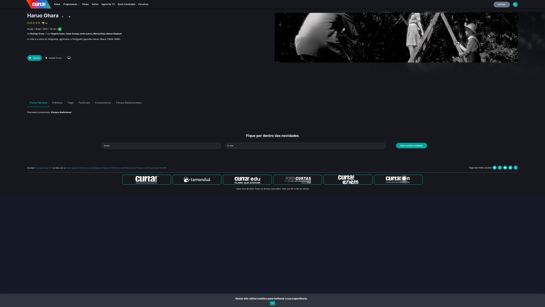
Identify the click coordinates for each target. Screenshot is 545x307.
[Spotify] (510, 167)
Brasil (38, 29)
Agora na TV (108, 4)
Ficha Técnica (38, 102)
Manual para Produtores (135, 168)
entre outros (86, 33)
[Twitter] (515, 167)
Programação (70, 4)
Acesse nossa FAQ (44, 168)
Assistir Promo (55, 58)
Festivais (84, 102)
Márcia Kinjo (99, 33)
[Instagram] (500, 167)
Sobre (57, 4)
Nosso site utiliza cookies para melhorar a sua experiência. (272, 298)
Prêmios (57, 102)
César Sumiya (72, 33)
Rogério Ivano (58, 33)
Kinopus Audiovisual (61, 112)
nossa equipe (71, 168)
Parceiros (143, 4)
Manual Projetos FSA (104, 168)
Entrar (501, 4)
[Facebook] (494, 167)
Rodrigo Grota (37, 33)
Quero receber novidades (411, 145)
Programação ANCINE (157, 168)
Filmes (85, 4)
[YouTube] (505, 167)
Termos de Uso (86, 168)
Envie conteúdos (126, 4)
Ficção (30, 29)
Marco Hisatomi (114, 33)
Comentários (103, 102)
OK (272, 303)
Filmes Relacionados (129, 102)
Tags (71, 102)
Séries (95, 4)
